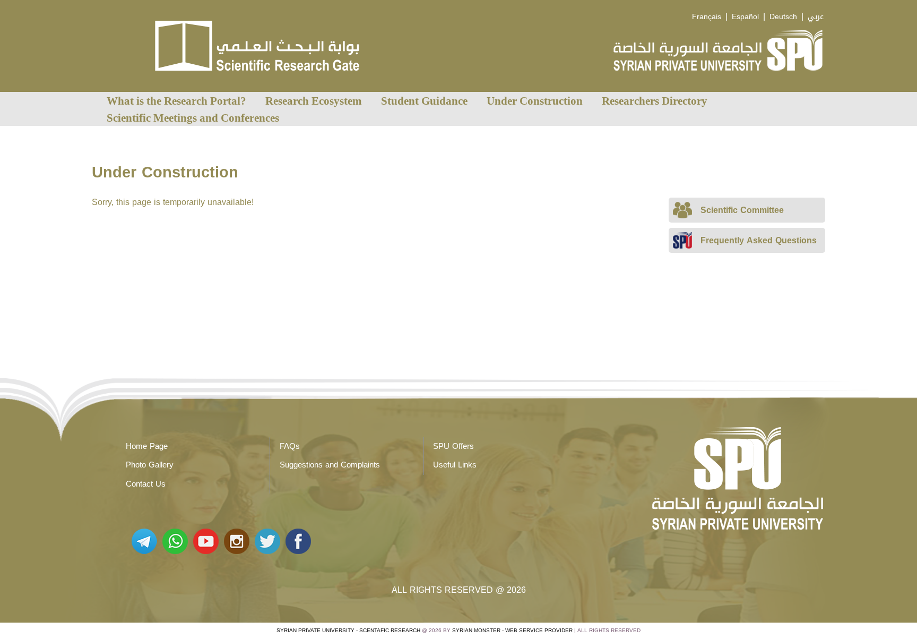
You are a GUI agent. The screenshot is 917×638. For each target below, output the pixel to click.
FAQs (290, 446)
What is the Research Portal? (176, 101)
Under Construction (535, 101)
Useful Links (455, 464)
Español (745, 17)
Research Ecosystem (313, 101)
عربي (816, 17)
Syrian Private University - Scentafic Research (348, 630)
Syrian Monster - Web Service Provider (512, 630)
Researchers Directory (654, 101)
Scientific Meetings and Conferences (193, 118)
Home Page (147, 446)
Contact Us (146, 484)
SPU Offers (453, 446)
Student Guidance (424, 101)
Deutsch (783, 17)
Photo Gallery (150, 464)
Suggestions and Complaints (330, 464)
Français (706, 17)
